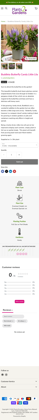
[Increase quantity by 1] (19, 154)
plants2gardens (8, 78)
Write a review (20, 301)
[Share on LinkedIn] (10, 171)
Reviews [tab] (7, 310)
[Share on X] (6, 171)
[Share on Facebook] (2, 171)
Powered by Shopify (19, 416)
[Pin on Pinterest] (14, 171)
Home (3, 21)
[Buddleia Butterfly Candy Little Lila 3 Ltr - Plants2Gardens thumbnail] (4, 66)
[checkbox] (7, 326)
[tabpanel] (19, 335)
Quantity (4, 150)
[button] (19, 282)
